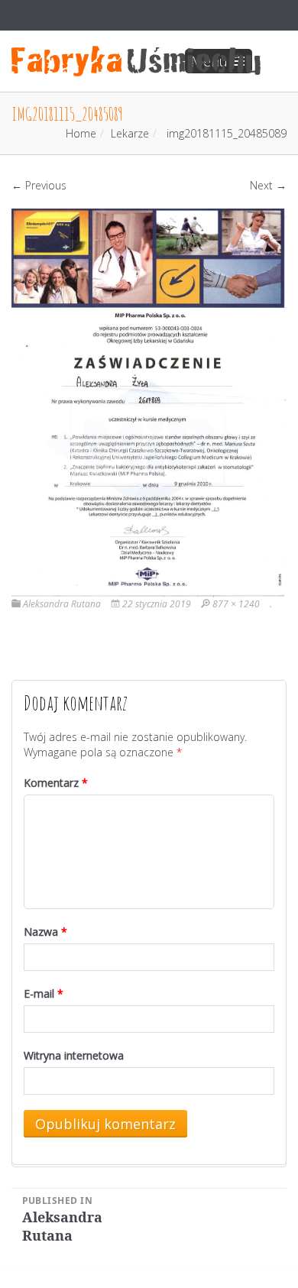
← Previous (38, 185)
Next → (268, 185)
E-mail (43, 993)
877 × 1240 (236, 603)
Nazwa (45, 931)
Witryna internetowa (74, 1055)
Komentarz (56, 782)
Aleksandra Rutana (62, 603)
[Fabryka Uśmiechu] (136, 61)
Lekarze (130, 133)
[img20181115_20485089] (149, 402)
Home (81, 133)
